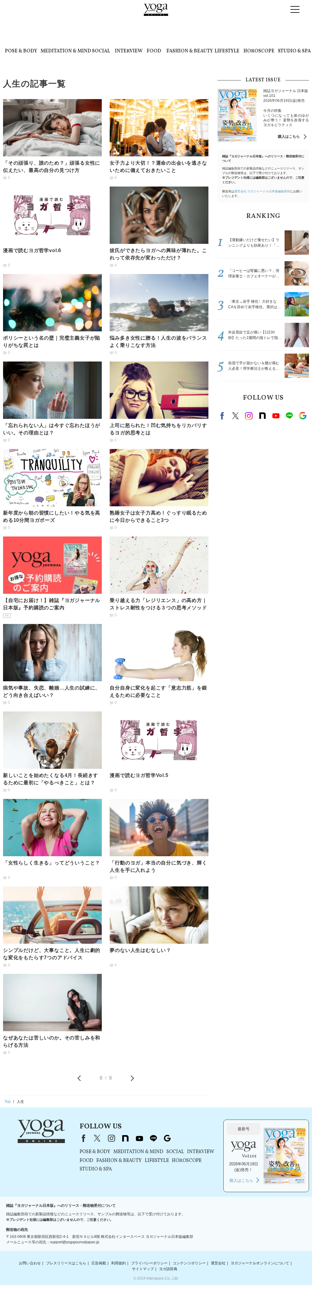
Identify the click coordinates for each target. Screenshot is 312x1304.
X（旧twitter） (235, 416)
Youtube (276, 416)
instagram (249, 416)
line (289, 416)
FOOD (154, 51)
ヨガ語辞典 (168, 1269)
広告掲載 (98, 1263)
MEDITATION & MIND (66, 51)
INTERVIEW (129, 51)
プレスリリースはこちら (66, 1263)
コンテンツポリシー (189, 1263)
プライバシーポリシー (149, 1263)
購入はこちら (289, 136)
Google (303, 416)
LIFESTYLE (226, 51)
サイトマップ (143, 1269)
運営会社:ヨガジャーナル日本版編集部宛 (262, 191)
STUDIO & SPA (294, 51)
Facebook (223, 416)
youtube (139, 1138)
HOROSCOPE (259, 51)
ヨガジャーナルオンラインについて (260, 1263)
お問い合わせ (30, 1263)
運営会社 (218, 1263)
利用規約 (118, 1263)
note (262, 416)
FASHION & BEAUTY (189, 51)
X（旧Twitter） (97, 1138)
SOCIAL (101, 51)
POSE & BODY (21, 51)
